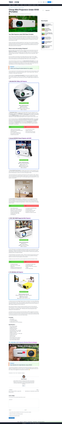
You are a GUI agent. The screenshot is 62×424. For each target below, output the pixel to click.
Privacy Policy (30, 421)
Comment (11, 399)
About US (21, 421)
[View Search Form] (52, 2)
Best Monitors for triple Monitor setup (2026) (32, 390)
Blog (18, 421)
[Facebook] (43, 2)
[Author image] (9, 14)
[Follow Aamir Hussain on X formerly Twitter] (24, 385)
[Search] (52, 8)
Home (9, 7)
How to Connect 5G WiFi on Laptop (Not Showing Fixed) (15, 391)
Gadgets (12, 7)
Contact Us (25, 421)
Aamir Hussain (24, 379)
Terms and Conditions (41, 421)
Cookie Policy (35, 421)
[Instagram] (46, 2)
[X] (45, 2)
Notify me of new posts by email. (15, 415)
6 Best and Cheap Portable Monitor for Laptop (21, 68)
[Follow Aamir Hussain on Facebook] (23, 385)
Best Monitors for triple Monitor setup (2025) (21, 365)
